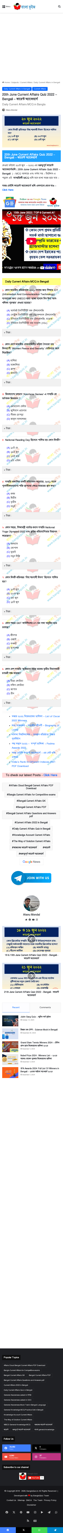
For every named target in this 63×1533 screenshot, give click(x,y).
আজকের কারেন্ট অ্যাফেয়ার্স (25, 847)
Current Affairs (26, 82)
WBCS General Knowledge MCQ (17, 1425)
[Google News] (31, 862)
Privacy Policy (50, 1500)
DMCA (29, 1500)
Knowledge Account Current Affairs (32, 835)
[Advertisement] (31, 47)
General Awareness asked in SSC (18, 1400)
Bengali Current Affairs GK (32, 800)
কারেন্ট (47, 847)
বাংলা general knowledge (44, 1430)
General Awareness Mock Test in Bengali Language (25, 1405)
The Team (37, 1500)
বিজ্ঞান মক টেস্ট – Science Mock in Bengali (39, 1029)
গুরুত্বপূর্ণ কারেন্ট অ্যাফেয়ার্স (32, 853)
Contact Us (11, 1500)
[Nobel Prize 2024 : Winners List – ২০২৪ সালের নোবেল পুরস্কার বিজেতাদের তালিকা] (10, 1059)
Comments (45, 1007)
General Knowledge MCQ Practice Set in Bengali (23, 1410)
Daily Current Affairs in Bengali (47, 82)
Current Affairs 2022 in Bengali (32, 822)
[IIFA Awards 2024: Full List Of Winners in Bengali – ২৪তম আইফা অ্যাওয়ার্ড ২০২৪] (10, 1072)
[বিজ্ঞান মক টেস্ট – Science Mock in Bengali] (10, 1033)
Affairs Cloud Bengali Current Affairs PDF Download (31, 787)
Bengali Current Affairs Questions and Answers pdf (32, 815)
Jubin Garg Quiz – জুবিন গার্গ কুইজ (36, 1017)
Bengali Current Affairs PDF (31, 807)
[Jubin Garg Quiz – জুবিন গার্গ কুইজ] (10, 1020)
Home (7, 82)
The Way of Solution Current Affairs (31, 841)
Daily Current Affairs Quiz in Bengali (32, 828)
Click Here (8, 189)
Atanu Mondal (11, 110)
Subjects (15, 82)
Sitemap (21, 1500)
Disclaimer (31, 1505)
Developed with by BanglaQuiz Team (31, 1496)
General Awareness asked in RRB (17, 1395)
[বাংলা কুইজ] (24, 6)
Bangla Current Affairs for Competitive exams (32, 794)
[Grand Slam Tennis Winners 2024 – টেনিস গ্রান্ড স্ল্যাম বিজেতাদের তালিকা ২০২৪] (10, 1046)
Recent (16, 1007)
